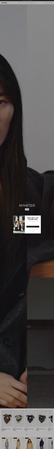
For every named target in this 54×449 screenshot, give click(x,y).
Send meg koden (32, 226)
